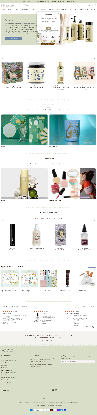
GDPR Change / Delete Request (71, 402)
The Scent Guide (6, 382)
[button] (13, 9)
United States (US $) (48, 398)
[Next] (94, 58)
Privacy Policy (52, 402)
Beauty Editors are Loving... (8, 377)
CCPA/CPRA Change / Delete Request (44, 405)
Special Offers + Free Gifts (8, 360)
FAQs (40, 402)
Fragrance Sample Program (9, 372)
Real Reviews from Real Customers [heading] (15, 307)
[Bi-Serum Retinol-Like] (84, 235)
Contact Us (45, 402)
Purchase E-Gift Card (7, 370)
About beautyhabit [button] (35, 355)
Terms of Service (58, 405)
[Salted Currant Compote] (36, 73)
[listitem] (14, 317)
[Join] (92, 361)
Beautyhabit (23, 402)
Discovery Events (6, 380)
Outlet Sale (4, 363)
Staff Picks (4, 367)
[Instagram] (56, 390)
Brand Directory (5, 375)
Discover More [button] (5, 355)
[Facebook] (53, 390)
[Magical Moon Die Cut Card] (60, 235)
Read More (13, 322)
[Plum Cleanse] (12, 235)
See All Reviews (33, 307)
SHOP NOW (14, 38)
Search (31, 402)
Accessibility (59, 402)
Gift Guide (4, 365)
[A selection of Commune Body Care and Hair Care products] (68, 29)
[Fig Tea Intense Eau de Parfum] (60, 73)
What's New (4, 358)
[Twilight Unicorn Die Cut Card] (12, 73)
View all (91, 266)
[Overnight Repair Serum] (36, 235)
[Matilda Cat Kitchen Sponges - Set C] (84, 73)
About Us (36, 402)
